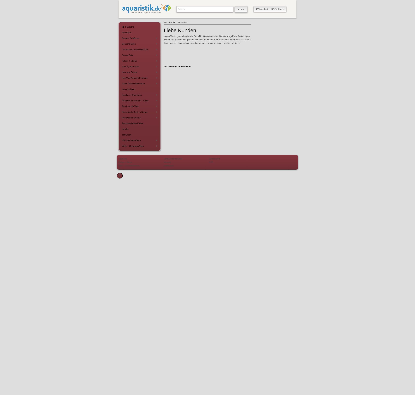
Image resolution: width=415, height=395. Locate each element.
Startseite (129, 27)
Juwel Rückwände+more (140, 84)
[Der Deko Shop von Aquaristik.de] (146, 12)
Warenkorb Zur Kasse (271, 9)
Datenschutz (214, 159)
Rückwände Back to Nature (140, 113)
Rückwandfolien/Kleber (132, 123)
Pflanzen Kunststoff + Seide (140, 101)
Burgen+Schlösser (140, 39)
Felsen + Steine (140, 61)
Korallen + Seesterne (140, 96)
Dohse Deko (140, 56)
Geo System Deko (140, 67)
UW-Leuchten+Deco (140, 141)
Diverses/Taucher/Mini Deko (140, 50)
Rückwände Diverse (140, 118)
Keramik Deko (128, 89)
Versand (167, 162)
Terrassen (126, 135)
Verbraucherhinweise (173, 159)
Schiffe (125, 129)
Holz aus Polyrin (140, 73)
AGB (211, 162)
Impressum (168, 166)
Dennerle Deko (140, 44)
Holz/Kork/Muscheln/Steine (140, 78)
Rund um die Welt (140, 107)
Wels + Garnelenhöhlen (140, 147)
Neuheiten (126, 32)
